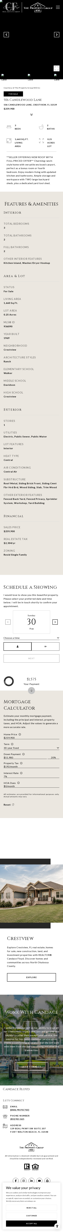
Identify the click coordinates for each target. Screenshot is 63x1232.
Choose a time (12, 637)
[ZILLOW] (47, 1181)
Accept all (31, 1223)
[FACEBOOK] (16, 1181)
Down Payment (12, 754)
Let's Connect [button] (31, 1066)
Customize (31, 1216)
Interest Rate (11, 773)
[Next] (55, 622)
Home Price (10, 734)
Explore (31, 977)
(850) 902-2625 (17, 1119)
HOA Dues (10, 783)
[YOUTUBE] (39, 1181)
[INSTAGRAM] (24, 1181)
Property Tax (11, 763)
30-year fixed (11, 747)
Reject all (31, 1208)
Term (7, 744)
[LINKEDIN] (31, 1181)
